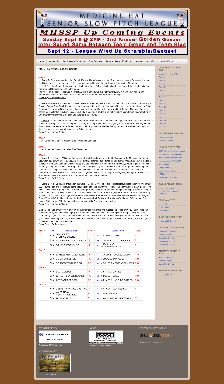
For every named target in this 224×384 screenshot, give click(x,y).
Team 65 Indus (165, 210)
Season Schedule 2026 (168, 74)
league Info (54, 61)
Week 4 (162, 87)
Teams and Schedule (167, 221)
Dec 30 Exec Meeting (167, 171)
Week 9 (162, 104)
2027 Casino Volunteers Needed (172, 151)
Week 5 (162, 90)
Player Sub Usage (166, 137)
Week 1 (162, 77)
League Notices (165, 167)
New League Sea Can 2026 (170, 161)
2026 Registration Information (171, 177)
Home (41, 61)
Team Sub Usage (166, 140)
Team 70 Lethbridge (167, 207)
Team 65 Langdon (166, 204)
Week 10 (162, 107)
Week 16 (162, 127)
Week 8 (162, 100)
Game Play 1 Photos (167, 238)
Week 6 (162, 94)
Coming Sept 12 (165, 274)
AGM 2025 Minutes (166, 174)
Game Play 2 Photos (167, 241)
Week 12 (162, 114)
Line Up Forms (166, 61)
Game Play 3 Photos (167, 245)
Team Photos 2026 (166, 188)
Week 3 (162, 84)
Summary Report (166, 257)
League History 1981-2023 (118, 61)
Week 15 (162, 123)
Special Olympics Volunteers (170, 154)
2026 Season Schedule (74, 61)
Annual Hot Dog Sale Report (170, 158)
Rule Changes (164, 164)
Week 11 (162, 110)
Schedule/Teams (165, 235)
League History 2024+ (145, 61)
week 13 (162, 117)
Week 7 (162, 97)
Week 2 (162, 80)
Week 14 (162, 120)
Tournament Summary (168, 231)
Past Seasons (95, 61)
